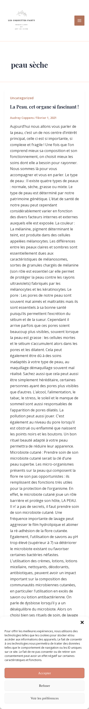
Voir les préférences (45, 698)
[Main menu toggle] (79, 21)
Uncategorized (22, 98)
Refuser (44, 686)
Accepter (44, 673)
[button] (82, 622)
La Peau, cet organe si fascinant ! (44, 107)
